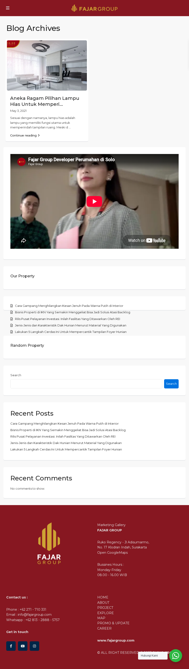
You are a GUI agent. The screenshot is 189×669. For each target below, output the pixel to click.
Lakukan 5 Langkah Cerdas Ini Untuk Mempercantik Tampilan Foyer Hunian (71, 332)
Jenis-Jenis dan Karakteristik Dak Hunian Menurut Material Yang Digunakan (70, 325)
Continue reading (23, 135)
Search (15, 375)
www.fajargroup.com (115, 640)
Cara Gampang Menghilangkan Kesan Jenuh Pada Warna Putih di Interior (69, 306)
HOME (102, 597)
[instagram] (34, 646)
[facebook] (11, 646)
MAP (101, 618)
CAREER (104, 628)
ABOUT (103, 603)
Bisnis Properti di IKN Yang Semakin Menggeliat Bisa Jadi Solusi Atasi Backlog (72, 312)
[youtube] (22, 646)
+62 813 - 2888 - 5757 (42, 620)
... (70, 127)
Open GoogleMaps (112, 553)
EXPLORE (105, 613)
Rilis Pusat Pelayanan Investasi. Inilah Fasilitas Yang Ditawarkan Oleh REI (67, 319)
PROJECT (105, 608)
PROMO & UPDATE (113, 623)
